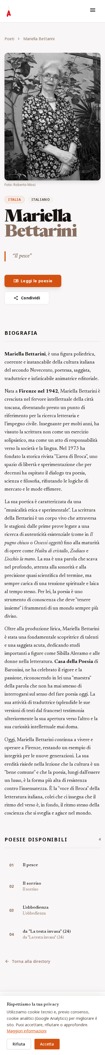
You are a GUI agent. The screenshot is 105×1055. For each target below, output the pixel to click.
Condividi (27, 298)
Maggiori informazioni (26, 1030)
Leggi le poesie (32, 281)
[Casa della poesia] (9, 11)
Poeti (9, 38)
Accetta (47, 1044)
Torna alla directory (27, 961)
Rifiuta (19, 1044)
